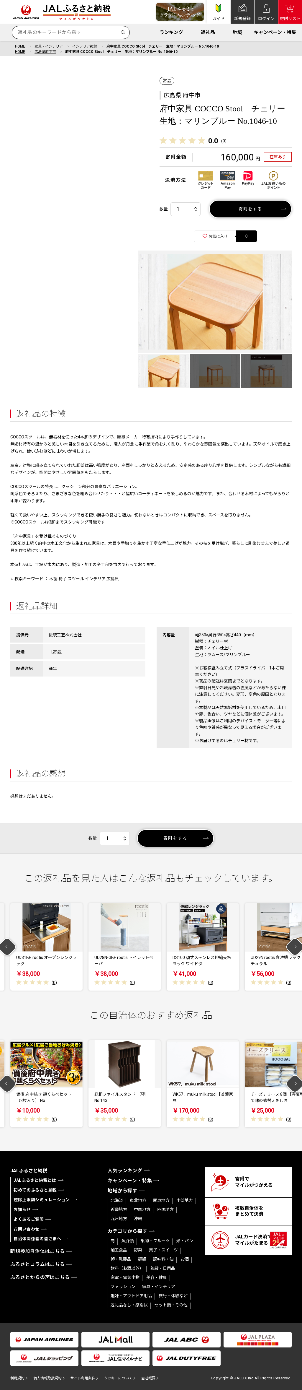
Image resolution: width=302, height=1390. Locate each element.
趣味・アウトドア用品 (131, 1295)
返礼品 (208, 32)
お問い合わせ (27, 1229)
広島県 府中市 (182, 95)
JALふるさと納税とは (35, 1180)
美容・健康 (156, 1277)
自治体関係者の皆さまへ (37, 1238)
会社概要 (148, 1378)
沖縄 (138, 1218)
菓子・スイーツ (163, 1250)
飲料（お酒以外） (127, 1268)
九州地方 (119, 1218)
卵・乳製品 (121, 1259)
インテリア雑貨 (84, 46)
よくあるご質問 (29, 1219)
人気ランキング (125, 1170)
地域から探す (122, 1191)
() (223, 141)
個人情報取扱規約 (47, 1378)
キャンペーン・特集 (275, 32)
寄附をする (250, 209)
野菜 (138, 1250)
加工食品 (119, 1250)
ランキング (171, 32)
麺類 (142, 1259)
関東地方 (161, 1200)
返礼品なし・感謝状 (129, 1305)
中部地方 (184, 1200)
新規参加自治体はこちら (37, 1251)
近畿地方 (119, 1209)
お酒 (184, 1259)
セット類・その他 (171, 1305)
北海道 (117, 1200)
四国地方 (165, 1209)
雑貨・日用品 (162, 1268)
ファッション (123, 1286)
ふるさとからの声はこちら (40, 1277)
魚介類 (128, 1240)
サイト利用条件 (82, 1378)
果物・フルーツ (155, 1240)
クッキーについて (118, 1378)
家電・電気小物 (125, 1277)
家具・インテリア (49, 46)
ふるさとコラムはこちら (37, 1264)
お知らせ (22, 1209)
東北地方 (138, 1200)
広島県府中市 (45, 52)
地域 (237, 32)
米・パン (184, 1240)
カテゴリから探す (127, 1231)
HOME (20, 46)
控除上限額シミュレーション (42, 1199)
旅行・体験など (173, 1295)
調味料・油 (163, 1259)
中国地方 (142, 1209)
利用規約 (17, 1378)
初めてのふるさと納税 (35, 1190)
